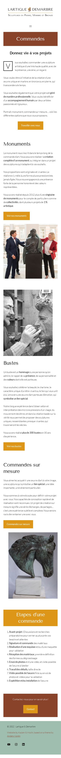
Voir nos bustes (14, 446)
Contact (30, 709)
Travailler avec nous (30, 125)
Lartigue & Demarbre (25, 726)
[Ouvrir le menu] (30, 26)
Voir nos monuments (17, 215)
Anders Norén (13, 736)
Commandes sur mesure (18, 524)
